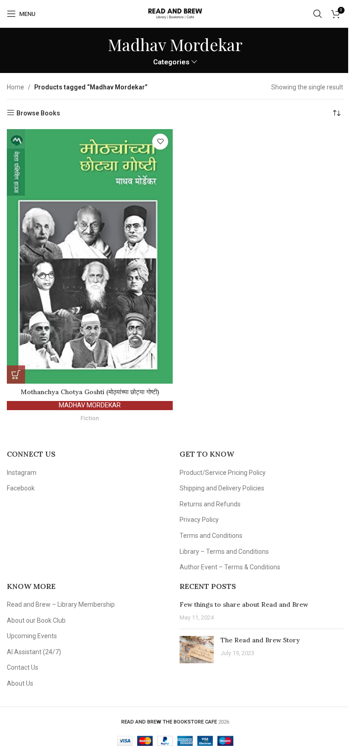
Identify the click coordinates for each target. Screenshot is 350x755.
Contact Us (22, 667)
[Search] (318, 14)
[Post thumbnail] (197, 649)
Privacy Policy (199, 519)
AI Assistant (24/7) (34, 652)
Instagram (21, 472)
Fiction (90, 418)
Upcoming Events (32, 636)
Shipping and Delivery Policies (222, 488)
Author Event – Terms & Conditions (230, 567)
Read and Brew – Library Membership (61, 604)
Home (15, 87)
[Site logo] (175, 13)
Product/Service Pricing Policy (223, 472)
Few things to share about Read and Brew (244, 604)
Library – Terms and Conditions (224, 551)
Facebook (21, 488)
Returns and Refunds (210, 504)
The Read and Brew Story (260, 640)
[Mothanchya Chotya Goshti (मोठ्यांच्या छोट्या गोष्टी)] (90, 256)
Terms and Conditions (211, 535)
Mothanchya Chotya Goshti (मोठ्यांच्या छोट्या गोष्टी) (90, 392)
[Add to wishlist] (160, 142)
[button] (16, 374)
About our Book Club (36, 620)
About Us (20, 683)
